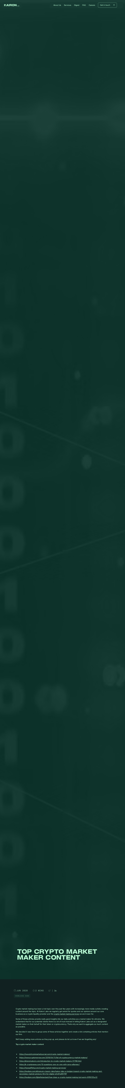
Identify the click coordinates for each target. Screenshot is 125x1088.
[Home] (11, 5)
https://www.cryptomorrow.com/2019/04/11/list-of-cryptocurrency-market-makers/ (53, 1057)
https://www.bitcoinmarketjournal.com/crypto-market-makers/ (44, 1054)
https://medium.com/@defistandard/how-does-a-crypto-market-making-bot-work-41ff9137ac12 (58, 1077)
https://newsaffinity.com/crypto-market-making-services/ (42, 1068)
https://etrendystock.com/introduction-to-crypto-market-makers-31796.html (50, 1061)
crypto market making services (66, 1014)
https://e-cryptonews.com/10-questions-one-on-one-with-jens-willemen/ (49, 1064)
